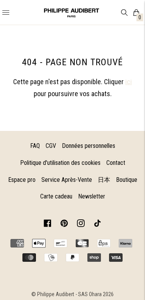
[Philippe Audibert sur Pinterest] (64, 224)
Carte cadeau (56, 196)
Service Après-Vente (66, 179)
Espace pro (22, 179)
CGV (51, 145)
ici (128, 82)
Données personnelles (88, 145)
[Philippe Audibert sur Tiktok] (97, 224)
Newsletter (91, 196)
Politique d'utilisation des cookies (60, 162)
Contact (115, 162)
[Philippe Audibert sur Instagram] (81, 224)
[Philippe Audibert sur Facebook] (47, 224)
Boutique (126, 179)
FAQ (35, 145)
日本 (104, 179)
